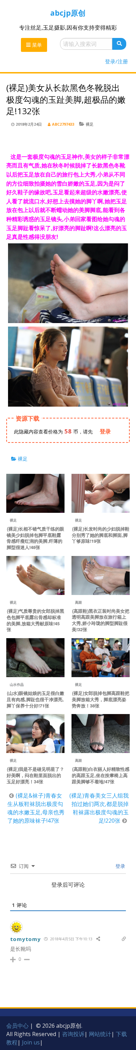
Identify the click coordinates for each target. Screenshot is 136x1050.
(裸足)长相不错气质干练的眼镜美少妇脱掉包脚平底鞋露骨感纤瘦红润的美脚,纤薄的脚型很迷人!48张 (35, 538)
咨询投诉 (73, 1034)
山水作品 (17, 684)
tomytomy (25, 938)
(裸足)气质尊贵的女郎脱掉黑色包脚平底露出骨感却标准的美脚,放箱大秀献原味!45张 (35, 620)
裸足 (89, 124)
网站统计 (100, 1034)
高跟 (78, 602)
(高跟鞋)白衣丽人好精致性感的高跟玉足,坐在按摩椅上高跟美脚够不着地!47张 (100, 775)
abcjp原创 (67, 13)
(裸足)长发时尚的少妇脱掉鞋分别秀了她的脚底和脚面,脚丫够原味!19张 (100, 535)
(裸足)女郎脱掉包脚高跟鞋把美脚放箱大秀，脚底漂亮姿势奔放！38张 (100, 699)
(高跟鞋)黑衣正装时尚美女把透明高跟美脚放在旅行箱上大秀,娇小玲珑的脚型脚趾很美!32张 (100, 620)
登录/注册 (116, 61)
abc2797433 (63, 124)
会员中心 (17, 1025)
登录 (119, 866)
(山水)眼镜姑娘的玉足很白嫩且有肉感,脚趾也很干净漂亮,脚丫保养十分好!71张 (35, 699)
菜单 (36, 44)
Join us (31, 1042)
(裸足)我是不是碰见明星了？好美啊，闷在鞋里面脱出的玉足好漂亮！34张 (35, 775)
